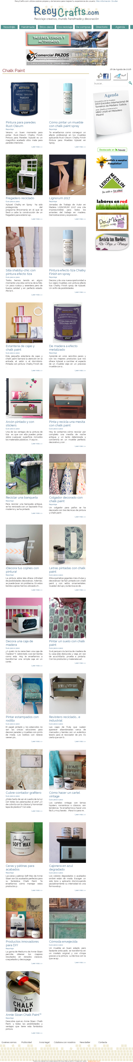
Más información (103, 1)
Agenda (111, 95)
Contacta (102, 1042)
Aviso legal (44, 1042)
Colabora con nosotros (64, 1042)
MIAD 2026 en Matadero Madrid (109, 111)
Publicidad (26, 1042)
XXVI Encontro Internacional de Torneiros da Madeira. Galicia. (112, 103)
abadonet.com (94, 1061)
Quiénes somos (8, 1042)
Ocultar (114, 1)
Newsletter (85, 1042)
